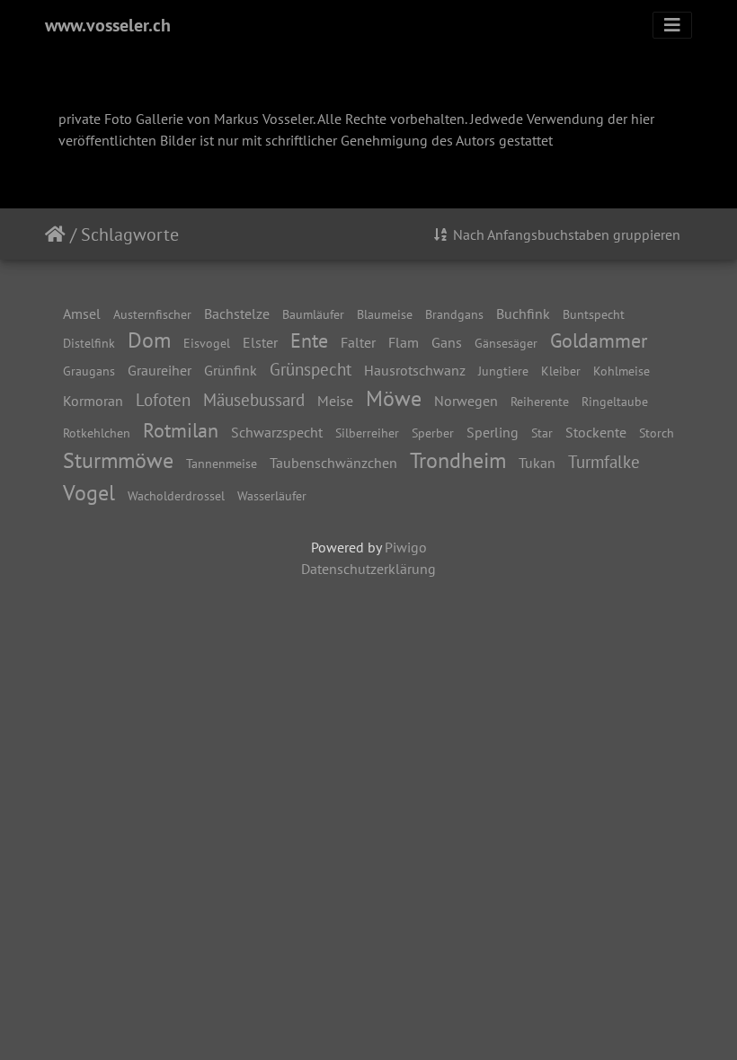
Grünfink (230, 370)
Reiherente (540, 401)
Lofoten (163, 399)
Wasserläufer (271, 495)
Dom (149, 340)
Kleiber (561, 370)
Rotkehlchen (96, 432)
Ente (309, 340)
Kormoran (93, 401)
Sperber (433, 432)
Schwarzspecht (277, 432)
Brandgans (454, 313)
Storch (656, 432)
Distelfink (89, 342)
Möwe (394, 398)
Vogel (89, 493)
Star (542, 432)
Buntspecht (594, 313)
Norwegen (466, 401)
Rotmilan (180, 430)
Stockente (595, 432)
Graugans (89, 370)
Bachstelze (237, 313)
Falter (358, 342)
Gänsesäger (506, 342)
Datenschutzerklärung (368, 569)
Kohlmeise (621, 370)
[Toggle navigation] (672, 25)
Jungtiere (503, 370)
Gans (446, 342)
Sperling (492, 432)
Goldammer (598, 340)
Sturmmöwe (118, 460)
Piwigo (406, 547)
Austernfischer (152, 313)
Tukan (537, 463)
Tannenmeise (221, 463)
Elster (260, 342)
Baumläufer (313, 313)
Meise (335, 401)
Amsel (82, 313)
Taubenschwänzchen (333, 463)
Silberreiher (367, 432)
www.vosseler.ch (108, 25)
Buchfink (523, 313)
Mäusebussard (254, 399)
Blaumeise (385, 313)
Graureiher (159, 370)
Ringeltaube (615, 401)
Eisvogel (206, 342)
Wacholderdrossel (176, 495)
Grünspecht (310, 369)
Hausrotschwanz (415, 370)
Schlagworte (130, 234)
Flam (403, 342)
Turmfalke (604, 461)
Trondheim (458, 460)
